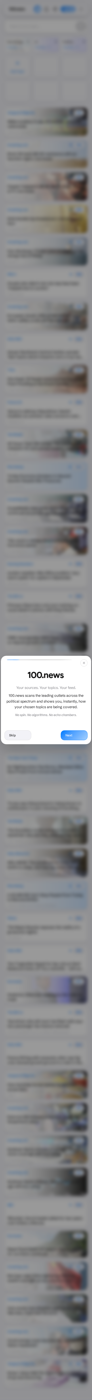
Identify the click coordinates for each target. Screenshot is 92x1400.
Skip (12, 735)
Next (68, 735)
